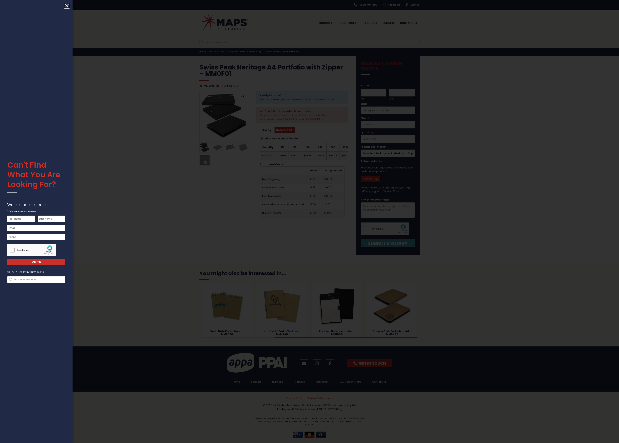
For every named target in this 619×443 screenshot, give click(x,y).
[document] (309, 221)
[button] (66, 5)
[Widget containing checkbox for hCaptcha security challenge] (31, 250)
